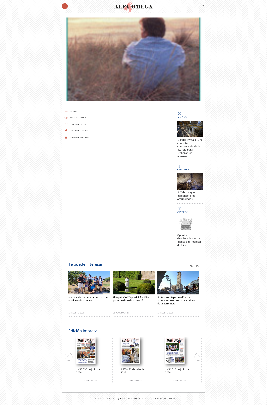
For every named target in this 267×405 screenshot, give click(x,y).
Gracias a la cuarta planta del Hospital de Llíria (189, 242)
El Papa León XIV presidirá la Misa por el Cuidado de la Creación (131, 299)
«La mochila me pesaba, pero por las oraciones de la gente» (88, 299)
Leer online (90, 380)
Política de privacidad (156, 398)
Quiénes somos (125, 398)
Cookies (173, 398)
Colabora (138, 398)
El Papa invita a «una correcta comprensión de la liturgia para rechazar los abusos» (189, 148)
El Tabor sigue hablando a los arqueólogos (186, 196)
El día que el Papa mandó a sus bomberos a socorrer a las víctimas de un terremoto (176, 300)
